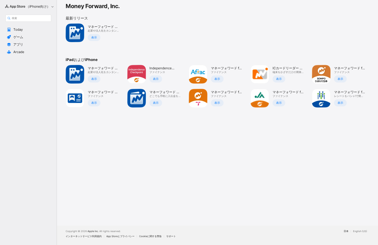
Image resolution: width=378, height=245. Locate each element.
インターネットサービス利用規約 (84, 236)
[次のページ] (374, 86)
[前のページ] (61, 86)
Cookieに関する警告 (150, 236)
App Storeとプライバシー (120, 236)
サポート (171, 236)
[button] (28, 29)
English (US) (360, 231)
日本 (346, 231)
